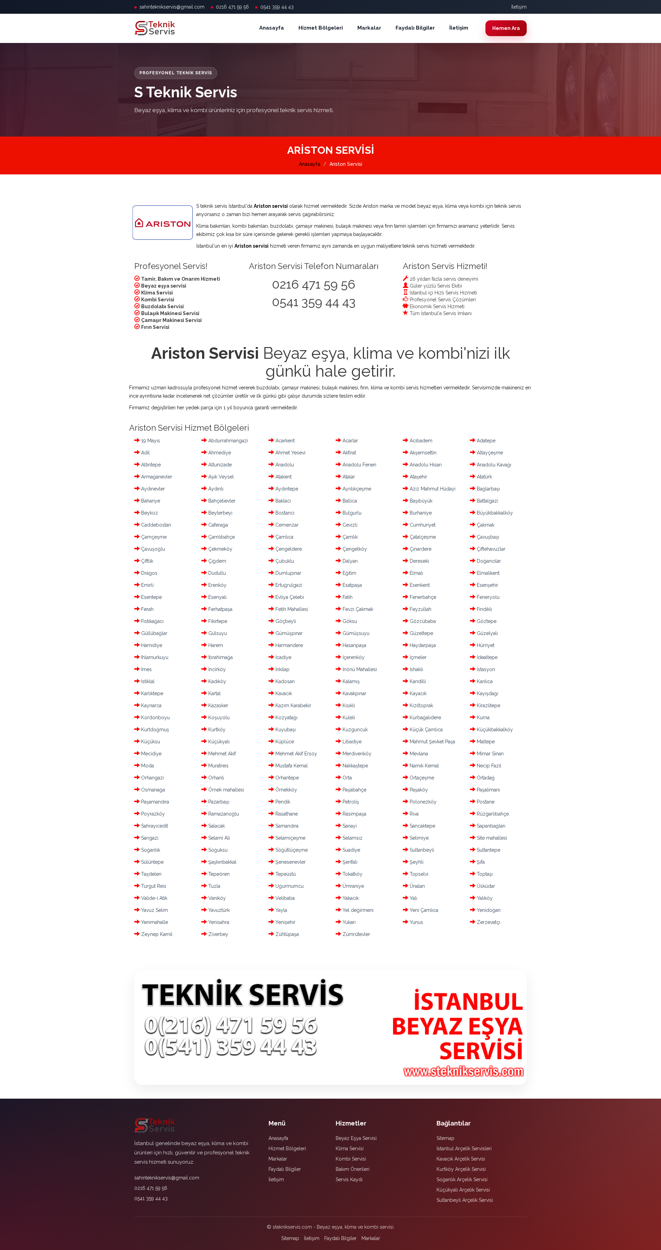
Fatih (347, 597)
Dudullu (216, 573)
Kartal (214, 693)
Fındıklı (483, 609)
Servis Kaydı (349, 1179)
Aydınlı (215, 489)
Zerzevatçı (487, 922)
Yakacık (350, 898)
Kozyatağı (285, 717)
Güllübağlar (153, 633)
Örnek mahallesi (225, 790)
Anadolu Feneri (358, 464)
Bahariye (150, 501)
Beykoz (149, 513)
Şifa (480, 862)
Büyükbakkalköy (494, 513)
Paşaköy (418, 790)
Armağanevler (156, 476)
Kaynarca (150, 705)
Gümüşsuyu (355, 633)
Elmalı (415, 573)
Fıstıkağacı (152, 621)
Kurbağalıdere (424, 717)
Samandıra (286, 826)
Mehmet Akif (221, 753)
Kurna (482, 717)
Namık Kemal (423, 765)
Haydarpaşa (422, 645)
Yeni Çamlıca (423, 910)
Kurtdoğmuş (154, 729)
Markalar (369, 28)
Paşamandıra (154, 802)
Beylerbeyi (219, 513)
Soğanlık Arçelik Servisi (462, 1179)
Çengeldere (288, 549)
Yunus (415, 922)
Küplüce (284, 741)
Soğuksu (217, 850)
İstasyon (485, 669)
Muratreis (218, 765)
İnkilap (282, 669)
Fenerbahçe (422, 597)
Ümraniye (352, 886)
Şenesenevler (290, 862)
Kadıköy (216, 681)
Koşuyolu (218, 717)
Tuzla (213, 886)
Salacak (216, 826)
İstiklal (147, 681)
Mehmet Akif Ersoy (295, 753)
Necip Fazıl (488, 765)
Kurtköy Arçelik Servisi (461, 1169)
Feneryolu (487, 597)
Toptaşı (484, 874)
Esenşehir (486, 585)
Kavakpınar (353, 693)
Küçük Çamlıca (425, 729)
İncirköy (216, 669)
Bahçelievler (221, 501)
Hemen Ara (506, 28)
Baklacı (282, 501)
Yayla (280, 910)
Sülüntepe (152, 862)
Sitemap (445, 1138)
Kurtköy (216, 729)
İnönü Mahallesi (359, 669)
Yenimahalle (154, 922)
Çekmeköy (219, 549)
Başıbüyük (420, 501)
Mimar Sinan (489, 753)
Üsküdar (485, 886)
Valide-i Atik (153, 898)
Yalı (412, 898)
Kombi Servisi (351, 1159)
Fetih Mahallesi (291, 609)
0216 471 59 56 (232, 7)
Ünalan (416, 886)
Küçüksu (150, 741)
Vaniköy (216, 898)
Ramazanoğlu (223, 814)
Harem (215, 645)
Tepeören (218, 874)
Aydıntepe (286, 489)
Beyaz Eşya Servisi (356, 1138)
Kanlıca (484, 681)
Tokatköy (352, 874)
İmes (146, 669)
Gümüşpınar (288, 633)
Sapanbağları (490, 826)
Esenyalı (217, 597)
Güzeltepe (420, 633)
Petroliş (350, 802)
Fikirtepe (217, 621)
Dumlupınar (287, 573)
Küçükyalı (218, 741)
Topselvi (418, 874)
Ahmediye (219, 452)
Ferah (147, 609)
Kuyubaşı (285, 729)
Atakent (283, 476)
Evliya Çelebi (289, 597)
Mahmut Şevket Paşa (431, 741)
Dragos (148, 573)
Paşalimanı (487, 790)
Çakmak (484, 525)
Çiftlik (146, 561)
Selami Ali (218, 838)
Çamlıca (283, 537)
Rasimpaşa (353, 814)
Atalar (348, 476)
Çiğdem (216, 561)
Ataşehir (417, 476)
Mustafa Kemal (291, 765)
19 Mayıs (150, 440)
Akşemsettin (422, 452)
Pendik (282, 802)
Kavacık (283, 693)
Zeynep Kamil (156, 934)
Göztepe (485, 621)
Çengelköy (354, 549)
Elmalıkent (487, 573)
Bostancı (284, 513)
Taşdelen (150, 874)
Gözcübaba (422, 621)
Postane (484, 802)
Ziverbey (217, 934)
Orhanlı (215, 777)
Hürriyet (484, 645)
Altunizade (219, 464)
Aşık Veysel (220, 476)
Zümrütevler (355, 934)
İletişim (519, 7)
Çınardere (419, 549)
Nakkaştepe (354, 765)
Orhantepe (286, 777)
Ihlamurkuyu (154, 657)
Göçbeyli (285, 621)
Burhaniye (420, 513)
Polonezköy (422, 802)
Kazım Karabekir (292, 705)
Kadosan (284, 681)
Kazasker (217, 705)
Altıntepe (150, 464)
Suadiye (350, 850)
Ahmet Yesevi (289, 452)
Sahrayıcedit (154, 826)
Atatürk (483, 476)
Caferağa (217, 525)
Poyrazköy (152, 814)
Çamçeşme (153, 537)
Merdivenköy (356, 753)
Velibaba (284, 898)
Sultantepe (487, 850)
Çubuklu (284, 561)
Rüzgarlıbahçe (492, 814)
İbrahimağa (220, 657)
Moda (147, 765)
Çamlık (349, 537)
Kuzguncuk (354, 729)
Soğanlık (150, 850)
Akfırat (348, 452)
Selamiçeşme (289, 838)
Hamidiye (151, 645)
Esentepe (151, 597)
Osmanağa (152, 790)
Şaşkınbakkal (222, 862)
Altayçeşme (489, 452)
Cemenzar (286, 525)
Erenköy (217, 585)
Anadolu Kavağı (493, 464)
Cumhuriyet (422, 525)
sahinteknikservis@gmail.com (171, 7)
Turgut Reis (153, 886)
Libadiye (351, 741)
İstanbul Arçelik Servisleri (464, 1148)
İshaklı (415, 669)
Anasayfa (271, 28)
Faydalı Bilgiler (415, 28)
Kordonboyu (155, 717)
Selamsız (352, 838)
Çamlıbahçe (221, 537)
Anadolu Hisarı (425, 464)
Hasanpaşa (353, 645)
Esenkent (419, 585)
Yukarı (348, 922)
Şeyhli (415, 862)
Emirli (147, 585)
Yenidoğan (488, 910)
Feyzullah (419, 609)
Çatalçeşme (422, 537)
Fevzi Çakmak (357, 609)
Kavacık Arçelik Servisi (461, 1159)
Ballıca (349, 501)
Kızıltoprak (420, 705)
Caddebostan (155, 525)
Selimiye (418, 838)
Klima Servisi (350, 1148)
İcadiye (282, 657)
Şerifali (349, 862)
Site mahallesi (491, 838)
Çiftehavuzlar (490, 549)
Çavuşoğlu (152, 549)
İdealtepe (486, 657)
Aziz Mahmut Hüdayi (431, 489)
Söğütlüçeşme (291, 850)
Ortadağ (485, 777)
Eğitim (348, 573)
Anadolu (284, 464)
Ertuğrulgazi (288, 585)
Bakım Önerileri (352, 1169)
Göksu (349, 621)
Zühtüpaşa (286, 934)
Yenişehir (284, 922)
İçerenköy (353, 657)
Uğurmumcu (289, 886)
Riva (413, 814)
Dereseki (418, 561)
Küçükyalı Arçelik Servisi (463, 1190)
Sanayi (349, 826)
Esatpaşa (351, 585)
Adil (145, 452)
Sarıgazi (149, 838)
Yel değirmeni (357, 910)
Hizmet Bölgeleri (320, 28)
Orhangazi (152, 777)
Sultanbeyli (421, 850)
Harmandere (288, 645)
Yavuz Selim (154, 910)
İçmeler (417, 657)
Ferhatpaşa (219, 609)
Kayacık (417, 693)
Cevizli (349, 525)
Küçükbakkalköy (494, 729)
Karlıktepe (151, 693)
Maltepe (485, 741)
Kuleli (348, 717)
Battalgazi (486, 501)
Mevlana (418, 753)
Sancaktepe (421, 826)
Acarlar (349, 440)
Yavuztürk (218, 910)
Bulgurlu (351, 513)
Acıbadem (420, 440)
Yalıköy (484, 898)
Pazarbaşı (218, 802)
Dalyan (349, 561)
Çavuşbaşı (487, 537)
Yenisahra (218, 922)
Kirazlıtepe (487, 705)
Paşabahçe (353, 790)
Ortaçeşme (421, 777)
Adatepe (485, 440)
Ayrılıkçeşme (356, 489)
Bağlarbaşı (487, 489)
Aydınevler (152, 489)
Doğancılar (488, 561)
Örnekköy (285, 790)
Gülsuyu (217, 633)
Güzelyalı (486, 633)
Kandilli (417, 681)
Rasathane (286, 814)
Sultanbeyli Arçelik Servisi (465, 1200)
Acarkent (284, 440)
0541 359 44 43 (277, 7)
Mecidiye (150, 753)
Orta (346, 777)
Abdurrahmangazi (227, 440)
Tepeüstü (285, 874)
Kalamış (350, 681)
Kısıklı (348, 705)
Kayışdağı (486, 693)
